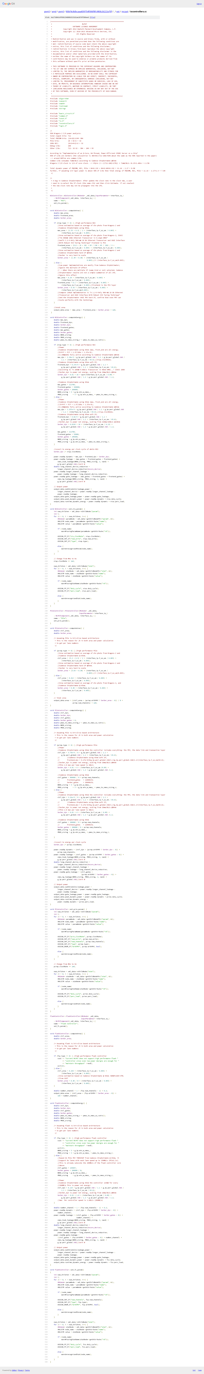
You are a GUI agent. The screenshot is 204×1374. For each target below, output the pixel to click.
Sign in (199, 4)
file (92, 17)
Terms (27, 1370)
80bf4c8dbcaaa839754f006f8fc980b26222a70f (89, 11)
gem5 (47, 11)
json (200, 1370)
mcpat (125, 11)
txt (194, 1370)
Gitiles (14, 1370)
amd (54, 11)
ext (118, 11)
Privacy (20, 1370)
